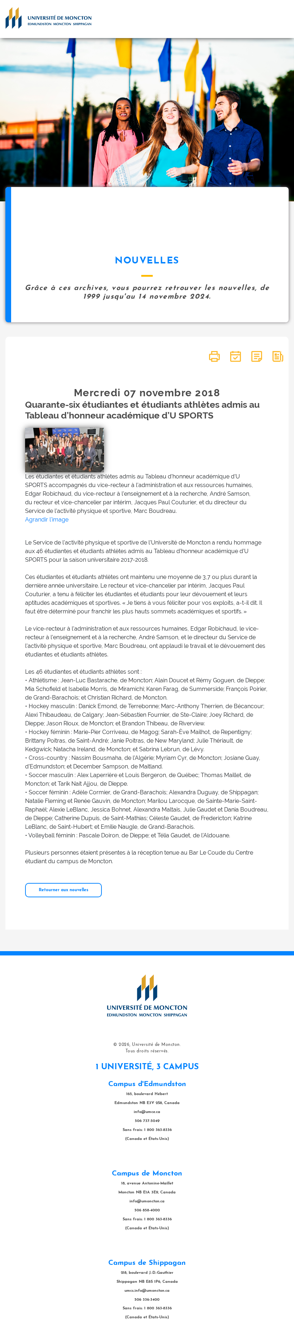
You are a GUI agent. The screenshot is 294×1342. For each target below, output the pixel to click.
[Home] (48, 18)
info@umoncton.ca (147, 1201)
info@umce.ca (147, 1112)
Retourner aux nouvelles (63, 890)
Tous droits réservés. (147, 1051)
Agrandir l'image (46, 519)
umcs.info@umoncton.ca (147, 1291)
